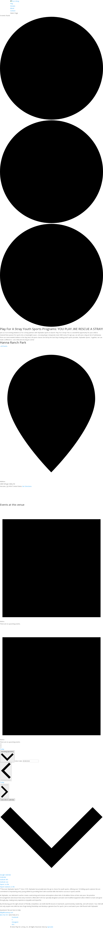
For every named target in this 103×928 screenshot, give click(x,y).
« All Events (3, 346)
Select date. (19, 761)
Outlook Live (4, 882)
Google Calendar (5, 875)
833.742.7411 (4, 915)
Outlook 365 (4, 879)
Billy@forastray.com (6, 912)
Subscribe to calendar (7, 800)
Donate (12, 6)
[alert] (51, 566)
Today (2, 749)
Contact (12, 11)
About (12, 8)
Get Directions (27, 486)
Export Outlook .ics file (7, 887)
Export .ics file (4, 884)
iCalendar (3, 877)
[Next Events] (1, 747)
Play (11, 4)
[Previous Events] (1, 744)
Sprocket (50, 927)
